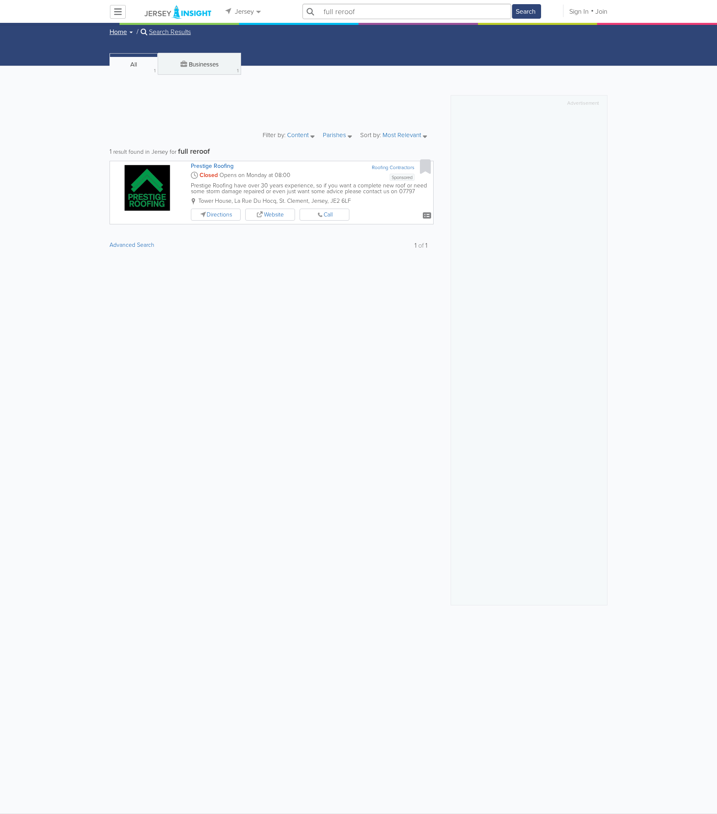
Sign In (579, 11)
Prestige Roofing (212, 166)
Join (601, 11)
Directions (219, 214)
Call (328, 214)
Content (298, 136)
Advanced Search (132, 245)
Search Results (170, 32)
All (143, 67)
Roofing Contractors (393, 167)
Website (274, 214)
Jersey (243, 11)
